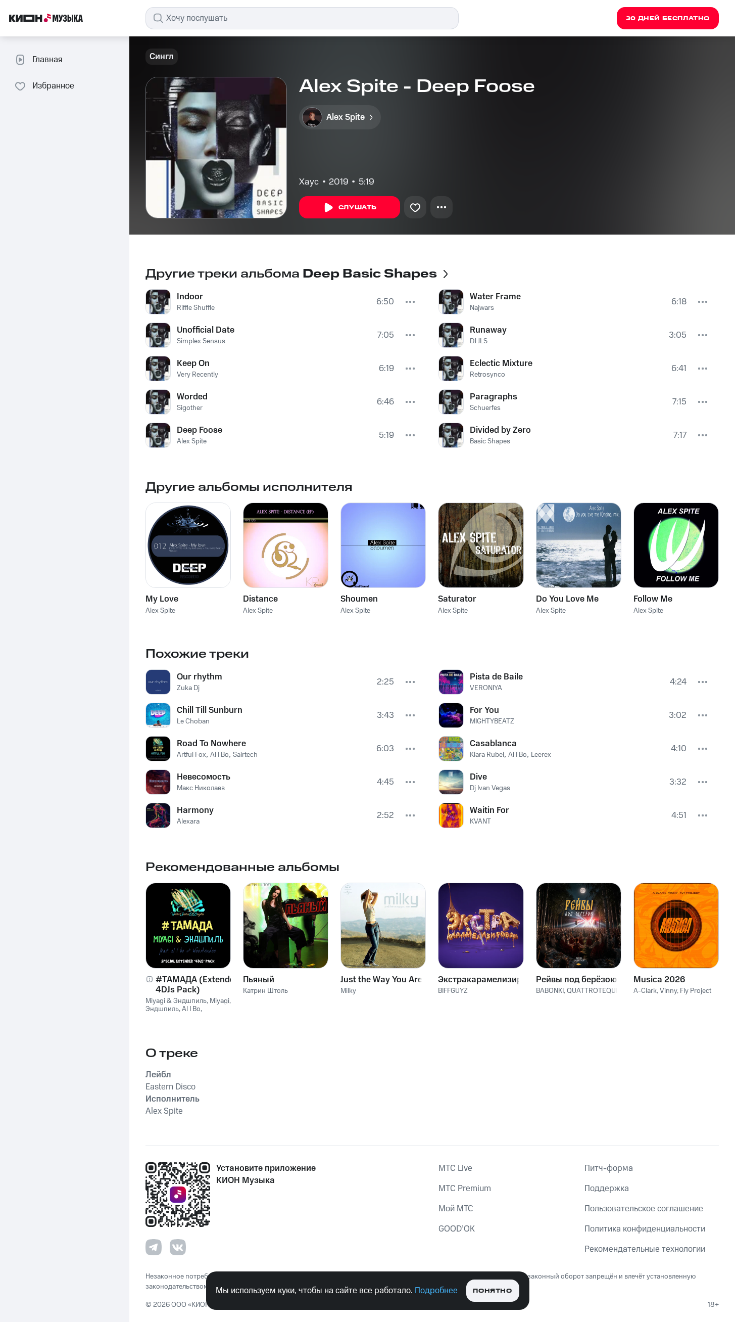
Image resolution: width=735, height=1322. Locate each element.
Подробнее (436, 1291)
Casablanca (493, 744)
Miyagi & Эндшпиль (176, 1001)
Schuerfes (485, 408)
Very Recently (197, 375)
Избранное (53, 86)
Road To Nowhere (211, 744)
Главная (47, 60)
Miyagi (219, 1001)
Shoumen (359, 599)
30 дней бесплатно (668, 18)
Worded (192, 397)
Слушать (357, 207)
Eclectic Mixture (501, 363)
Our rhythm (199, 677)
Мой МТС (455, 1209)
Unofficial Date (205, 330)
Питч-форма (608, 1168)
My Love (161, 599)
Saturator (457, 599)
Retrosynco (487, 375)
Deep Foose (199, 430)
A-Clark (645, 991)
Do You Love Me (567, 599)
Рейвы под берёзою (576, 980)
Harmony (195, 810)
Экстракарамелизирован (480, 980)
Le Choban (193, 721)
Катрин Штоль (265, 991)
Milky (348, 991)
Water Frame (495, 297)
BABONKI (550, 991)
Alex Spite (192, 441)
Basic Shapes (490, 441)
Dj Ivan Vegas (490, 788)
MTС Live (455, 1168)
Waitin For (489, 810)
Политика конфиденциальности (644, 1229)
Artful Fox (191, 755)
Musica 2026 (659, 980)
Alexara (188, 821)
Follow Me (652, 599)
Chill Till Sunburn (209, 710)
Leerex (541, 755)
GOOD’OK (456, 1229)
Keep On (193, 363)
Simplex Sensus (201, 341)
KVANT (480, 821)
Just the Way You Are (381, 980)
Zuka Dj (188, 688)
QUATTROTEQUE (593, 991)
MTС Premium (464, 1188)
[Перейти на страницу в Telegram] (153, 1247)
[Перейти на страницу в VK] (178, 1247)
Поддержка (606, 1188)
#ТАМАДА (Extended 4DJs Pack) (197, 985)
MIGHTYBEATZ (492, 721)
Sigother (190, 408)
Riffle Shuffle (196, 308)
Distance (260, 599)
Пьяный (258, 980)
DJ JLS (478, 341)
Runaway (488, 330)
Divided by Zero (500, 430)
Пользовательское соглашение (643, 1209)
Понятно (492, 1291)
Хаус (309, 182)
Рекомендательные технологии (644, 1249)
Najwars (482, 308)
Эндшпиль (162, 1009)
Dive (478, 777)
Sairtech (245, 755)
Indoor (190, 297)
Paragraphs (493, 397)
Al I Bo (219, 755)
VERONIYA (486, 688)
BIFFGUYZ (453, 991)
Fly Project (695, 991)
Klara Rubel (487, 755)
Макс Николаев (201, 788)
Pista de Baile (496, 677)
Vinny (668, 991)
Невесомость (203, 777)
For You (484, 710)
